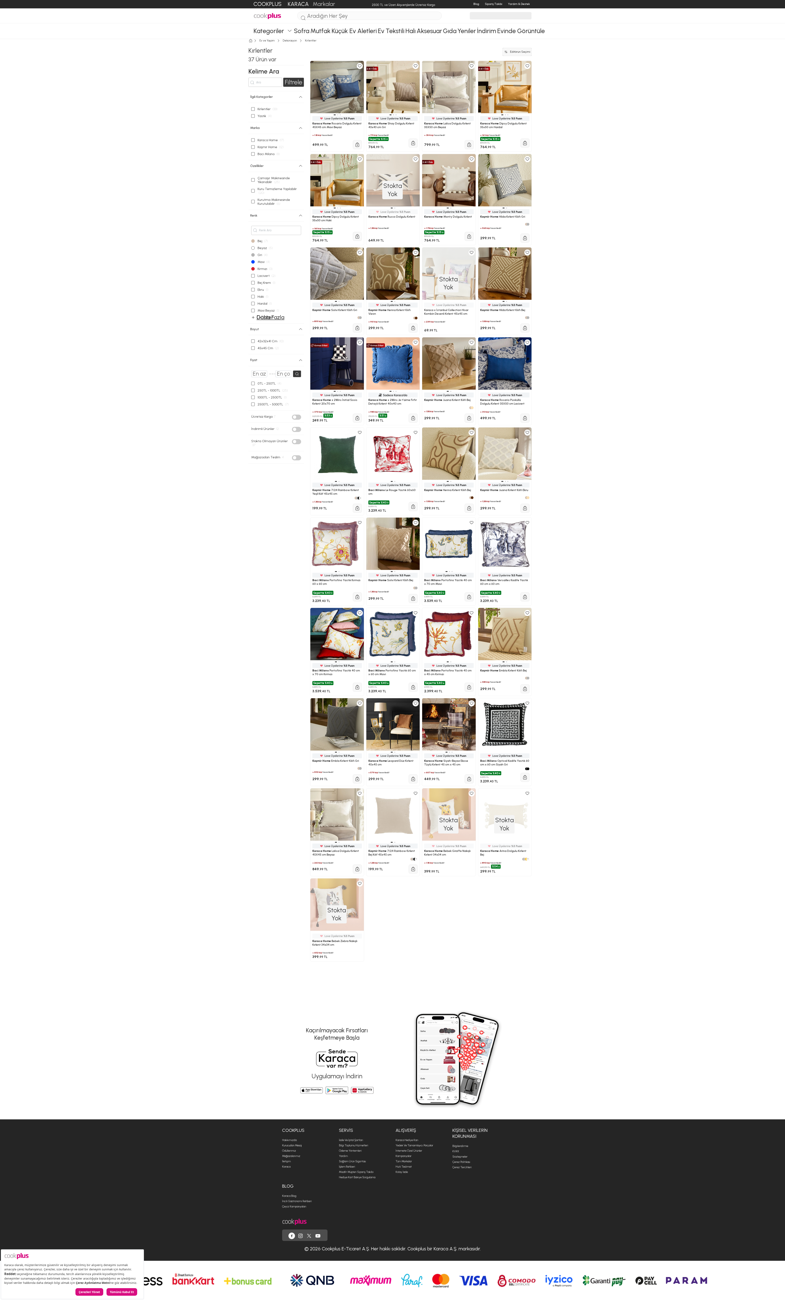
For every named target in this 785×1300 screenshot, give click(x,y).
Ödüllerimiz (289, 1150)
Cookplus (293, 1130)
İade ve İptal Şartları (351, 1140)
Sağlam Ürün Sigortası (352, 1161)
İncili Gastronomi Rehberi (297, 1201)
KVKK (455, 1151)
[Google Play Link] (337, 1090)
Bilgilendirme (460, 1146)
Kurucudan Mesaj (292, 1145)
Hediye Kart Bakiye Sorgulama (357, 1177)
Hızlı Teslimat (404, 1166)
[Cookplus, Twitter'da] (309, 1235)
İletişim (286, 1161)
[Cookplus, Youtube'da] (318, 1235)
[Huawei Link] (362, 1090)
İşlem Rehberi (347, 1166)
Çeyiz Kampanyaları (294, 1206)
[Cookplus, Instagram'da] (300, 1235)
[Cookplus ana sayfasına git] (294, 1221)
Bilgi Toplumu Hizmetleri (353, 1145)
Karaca (286, 1166)
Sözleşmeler (460, 1156)
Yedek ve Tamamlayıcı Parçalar (414, 1145)
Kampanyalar (404, 1156)
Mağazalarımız (291, 1156)
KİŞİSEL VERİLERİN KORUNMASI (470, 1133)
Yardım (343, 1156)
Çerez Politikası (461, 1162)
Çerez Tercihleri (462, 1167)
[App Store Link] (311, 1090)
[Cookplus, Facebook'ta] (291, 1235)
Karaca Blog (289, 1196)
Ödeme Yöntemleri (350, 1150)
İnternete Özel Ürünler (409, 1150)
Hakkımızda (289, 1140)
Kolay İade (402, 1172)
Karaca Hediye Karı (407, 1140)
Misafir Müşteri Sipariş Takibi (356, 1172)
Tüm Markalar (404, 1161)
